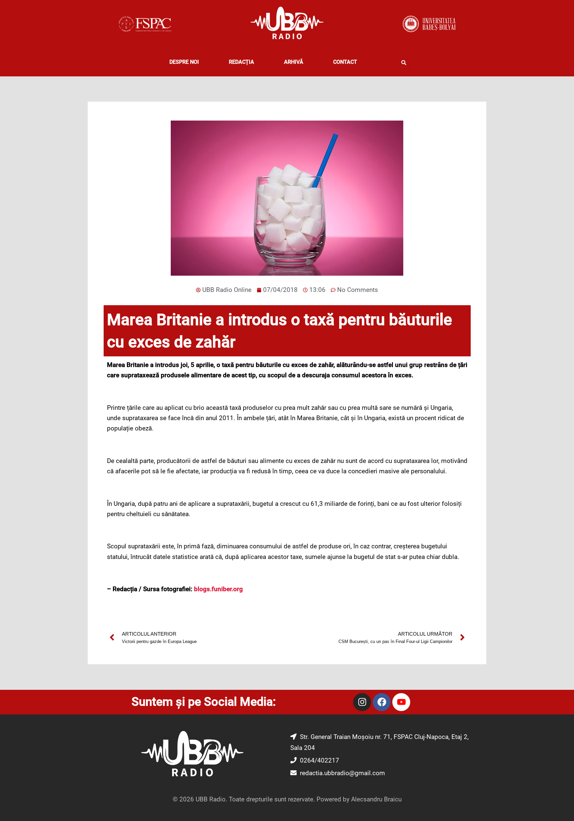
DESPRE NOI (184, 62)
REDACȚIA (241, 62)
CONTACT (345, 62)
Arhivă (293, 62)
